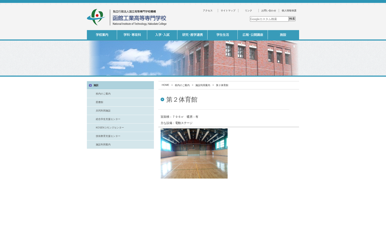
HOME (165, 85)
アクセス (208, 10)
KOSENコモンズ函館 (222, 77)
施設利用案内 (312, 85)
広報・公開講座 (253, 34)
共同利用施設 (103, 110)
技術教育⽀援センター (108, 136)
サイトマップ (228, 10)
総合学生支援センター (108, 119)
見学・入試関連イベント (282, 77)
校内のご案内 (182, 85)
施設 (283, 34)
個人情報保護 (289, 10)
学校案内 (102, 34)
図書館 (99, 102)
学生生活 (223, 34)
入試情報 (162, 34)
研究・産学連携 (192, 34)
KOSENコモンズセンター (110, 127)
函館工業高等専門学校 (127, 17)
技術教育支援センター (312, 77)
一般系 (162, 77)
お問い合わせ (268, 10)
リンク (248, 10)
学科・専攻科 (132, 34)
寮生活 (252, 77)
